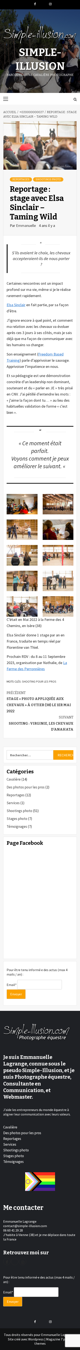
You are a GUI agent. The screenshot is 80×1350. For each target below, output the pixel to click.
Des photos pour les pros (26, 787)
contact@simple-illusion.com (25, 1226)
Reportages (20, 179)
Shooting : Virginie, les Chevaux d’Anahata (41, 723)
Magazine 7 (54, 1339)
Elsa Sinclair (16, 304)
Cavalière (14, 779)
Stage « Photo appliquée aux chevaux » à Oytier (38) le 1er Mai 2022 (39, 702)
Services (13, 803)
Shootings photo (48, 179)
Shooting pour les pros (39, 681)
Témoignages (17, 826)
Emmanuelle (26, 225)
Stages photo (17, 818)
